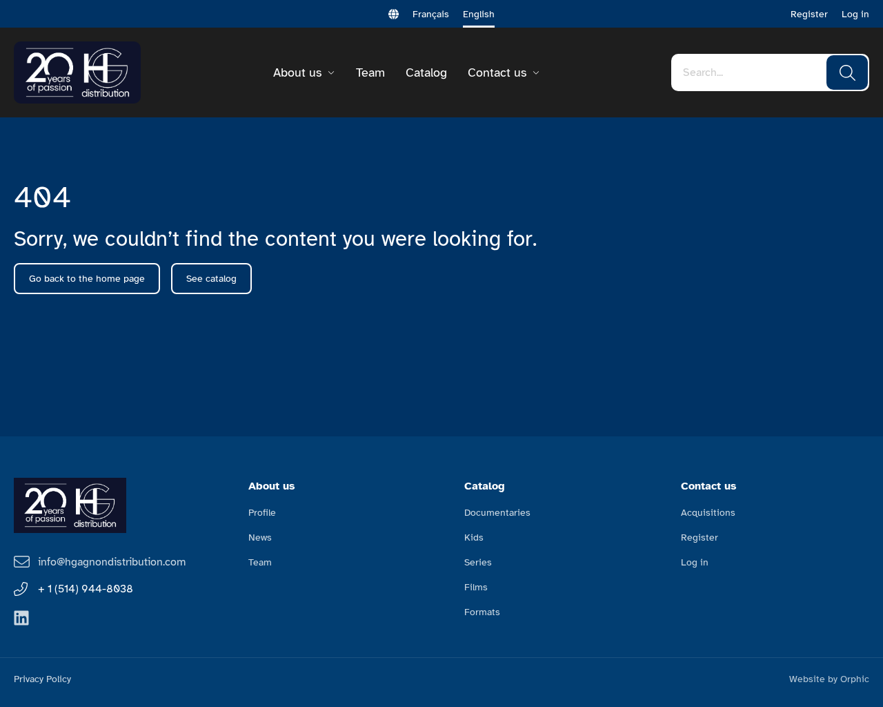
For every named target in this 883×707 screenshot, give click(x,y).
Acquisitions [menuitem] (708, 513)
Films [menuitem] (476, 587)
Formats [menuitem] (482, 612)
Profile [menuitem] (262, 513)
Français (431, 14)
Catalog (426, 72)
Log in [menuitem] (694, 562)
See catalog (211, 278)
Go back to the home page (87, 278)
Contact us (497, 72)
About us (297, 72)
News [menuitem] (260, 537)
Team (370, 72)
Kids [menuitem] (474, 537)
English (479, 14)
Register (809, 14)
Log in (855, 14)
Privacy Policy (42, 679)
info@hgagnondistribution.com (112, 562)
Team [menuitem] (260, 562)
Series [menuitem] (478, 562)
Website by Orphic (829, 679)
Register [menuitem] (699, 537)
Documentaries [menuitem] (497, 513)
